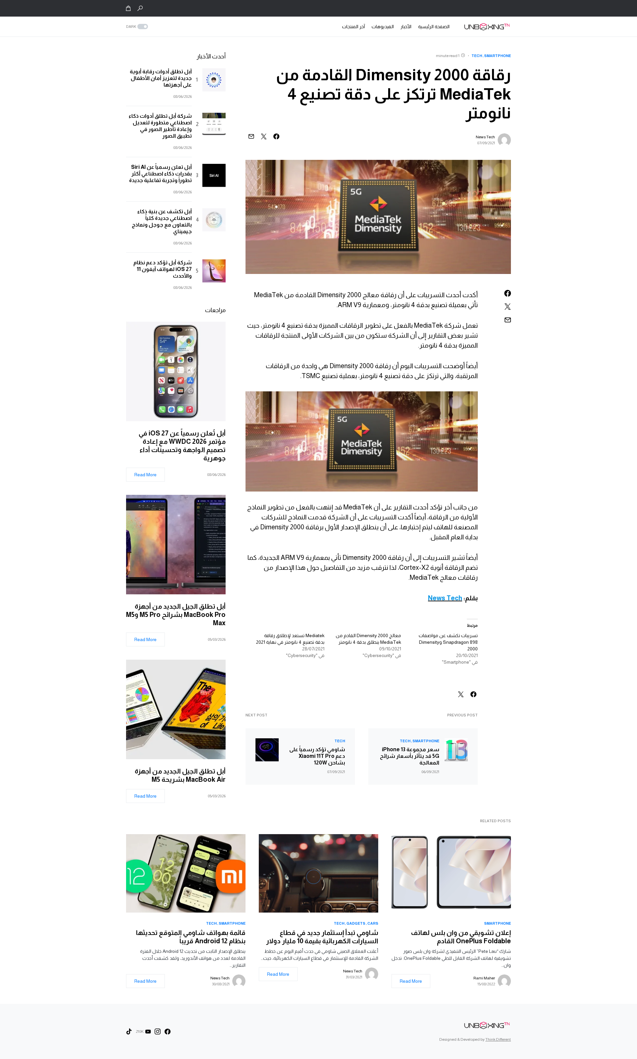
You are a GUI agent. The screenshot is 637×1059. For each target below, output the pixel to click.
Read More (145, 474)
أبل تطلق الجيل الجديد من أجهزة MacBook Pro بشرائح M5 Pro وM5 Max (176, 615)
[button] (140, 8)
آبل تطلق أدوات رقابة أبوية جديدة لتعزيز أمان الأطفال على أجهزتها (161, 78)
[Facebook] (168, 1031)
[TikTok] (129, 1031)
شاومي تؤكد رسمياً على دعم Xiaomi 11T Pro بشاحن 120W (317, 756)
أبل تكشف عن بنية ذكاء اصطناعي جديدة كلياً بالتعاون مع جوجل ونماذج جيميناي (162, 221)
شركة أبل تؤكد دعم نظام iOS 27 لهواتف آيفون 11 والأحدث (162, 269)
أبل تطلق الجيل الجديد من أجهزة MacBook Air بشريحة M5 (180, 775)
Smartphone (497, 56)
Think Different (498, 1039)
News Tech (485, 137)
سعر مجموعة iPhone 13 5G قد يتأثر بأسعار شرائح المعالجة (409, 756)
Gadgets (355, 923)
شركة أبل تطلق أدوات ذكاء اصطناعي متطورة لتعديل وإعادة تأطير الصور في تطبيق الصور (160, 126)
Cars (372, 923)
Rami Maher (484, 978)
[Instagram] (158, 1031)
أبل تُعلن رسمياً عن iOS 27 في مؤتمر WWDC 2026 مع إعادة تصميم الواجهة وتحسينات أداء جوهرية (182, 446)
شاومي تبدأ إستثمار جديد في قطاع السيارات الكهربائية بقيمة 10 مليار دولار (322, 937)
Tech (476, 56)
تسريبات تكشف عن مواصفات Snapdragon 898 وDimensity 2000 (448, 642)
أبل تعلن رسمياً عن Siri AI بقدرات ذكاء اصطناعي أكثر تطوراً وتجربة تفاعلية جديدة (160, 173)
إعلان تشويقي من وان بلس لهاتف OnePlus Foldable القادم (461, 937)
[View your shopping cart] (128, 8)
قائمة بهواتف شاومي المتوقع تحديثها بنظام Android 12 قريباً (191, 937)
